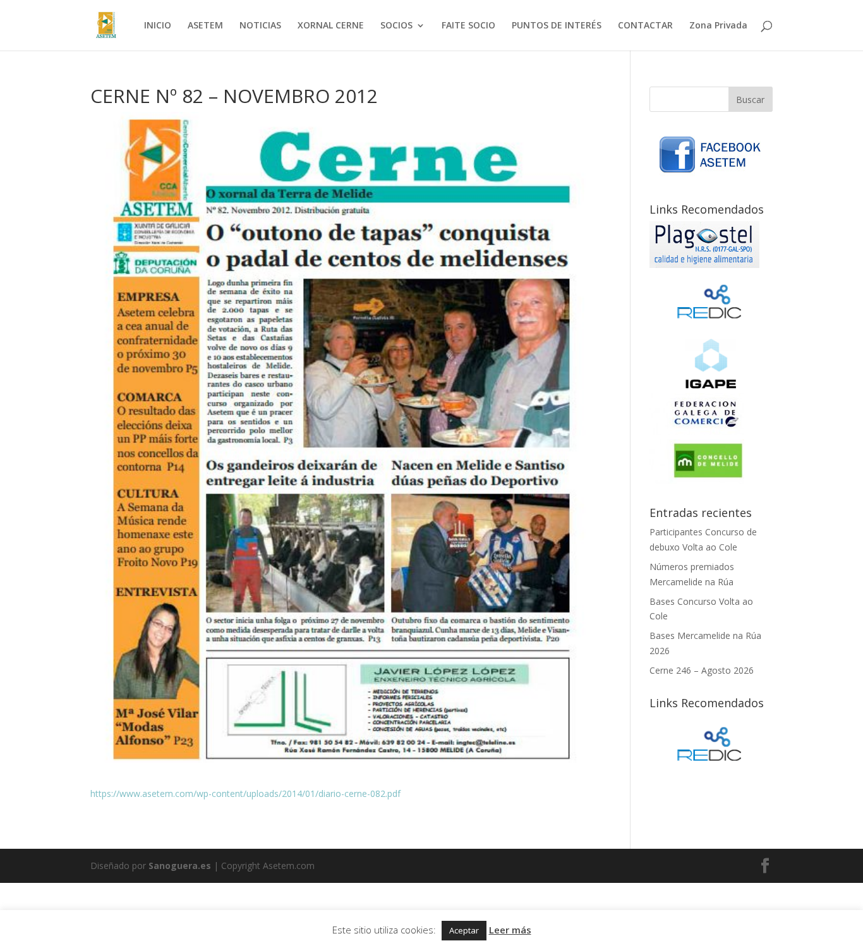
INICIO (157, 26)
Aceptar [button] (464, 930)
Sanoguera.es (179, 866)
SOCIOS (396, 26)
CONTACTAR (645, 26)
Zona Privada (718, 26)
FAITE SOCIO (468, 26)
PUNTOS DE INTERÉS (556, 26)
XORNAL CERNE (331, 26)
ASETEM (205, 26)
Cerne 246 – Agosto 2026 (701, 670)
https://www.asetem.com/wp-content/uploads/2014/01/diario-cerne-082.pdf (245, 793)
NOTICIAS (260, 26)
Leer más (510, 929)
